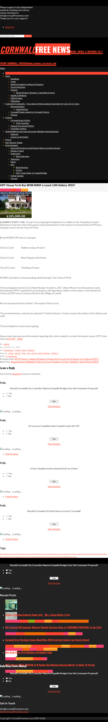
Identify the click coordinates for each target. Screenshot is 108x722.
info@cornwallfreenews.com (14, 711)
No (9, 396)
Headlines (39, 621)
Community (5, 190)
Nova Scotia (3, 554)
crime (10, 353)
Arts (7, 621)
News (18, 190)
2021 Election (100, 554)
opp (28, 353)
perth (33, 353)
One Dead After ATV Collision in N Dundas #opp (28, 652)
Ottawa (26, 649)
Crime (13, 190)
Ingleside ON (55, 646)
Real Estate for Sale (71, 557)
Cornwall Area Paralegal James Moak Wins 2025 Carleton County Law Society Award (47, 640)
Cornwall (24, 621)
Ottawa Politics (81, 554)
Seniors (55, 621)
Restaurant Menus (58, 554)
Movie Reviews (91, 554)
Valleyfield (62, 557)
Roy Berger (10, 554)
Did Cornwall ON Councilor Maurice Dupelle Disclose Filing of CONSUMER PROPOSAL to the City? (53, 627)
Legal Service (26, 554)
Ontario (24, 190)
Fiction (57, 557)
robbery (55, 353)
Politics (79, 633)
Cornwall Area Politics (35, 633)
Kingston (65, 646)
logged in (16, 373)
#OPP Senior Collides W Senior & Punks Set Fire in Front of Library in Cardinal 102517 (57, 359)
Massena (66, 554)
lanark (17, 353)
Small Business (50, 649)
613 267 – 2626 (15, 339)
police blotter (43, 353)
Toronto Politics (34, 554)
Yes (10, 393)
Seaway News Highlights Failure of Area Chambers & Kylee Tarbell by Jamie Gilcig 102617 (55, 361)
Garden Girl (21, 557)
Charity (41, 554)
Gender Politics (47, 554)
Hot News (59, 633)
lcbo (24, 353)
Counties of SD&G (22, 646)
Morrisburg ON (77, 646)
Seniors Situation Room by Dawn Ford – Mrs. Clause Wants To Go (37, 615)
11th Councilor (29, 557)
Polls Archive (11, 454)
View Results (54, 406)
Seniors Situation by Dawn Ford (74, 621)
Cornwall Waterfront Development (44, 557)
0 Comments (11, 356)
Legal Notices (18, 554)
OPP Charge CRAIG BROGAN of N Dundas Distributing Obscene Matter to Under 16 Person (50, 665)
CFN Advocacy (73, 554)
